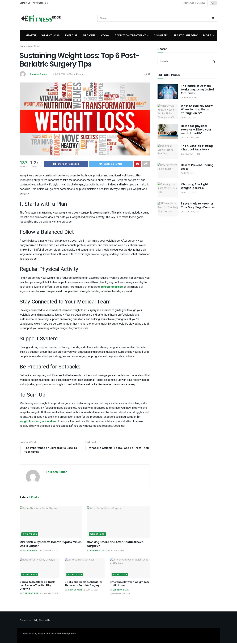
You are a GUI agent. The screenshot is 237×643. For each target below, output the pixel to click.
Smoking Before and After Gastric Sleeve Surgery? (115, 544)
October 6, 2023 (116, 550)
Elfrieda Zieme (30, 593)
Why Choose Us (40, 3)
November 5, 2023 (49, 550)
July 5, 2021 (188, 173)
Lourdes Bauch (38, 74)
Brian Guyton (97, 550)
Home (22, 46)
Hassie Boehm (30, 550)
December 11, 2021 (192, 154)
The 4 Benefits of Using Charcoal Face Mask (197, 147)
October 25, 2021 (191, 211)
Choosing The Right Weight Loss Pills (194, 186)
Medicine (89, 35)
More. (207, 35)
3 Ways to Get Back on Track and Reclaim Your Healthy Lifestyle (37, 585)
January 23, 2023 (50, 593)
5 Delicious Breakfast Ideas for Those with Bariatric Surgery (83, 583)
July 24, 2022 (189, 117)
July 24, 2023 (59, 74)
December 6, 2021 (191, 137)
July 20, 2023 (91, 589)
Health (31, 35)
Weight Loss (50, 35)
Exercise (71, 35)
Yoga (105, 35)
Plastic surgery (185, 35)
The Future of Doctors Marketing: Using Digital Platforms (197, 89)
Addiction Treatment (130, 35)
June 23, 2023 (189, 97)
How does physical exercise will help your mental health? (196, 129)
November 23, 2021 (120, 593)
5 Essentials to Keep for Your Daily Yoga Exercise (198, 205)
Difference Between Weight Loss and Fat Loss (130, 583)
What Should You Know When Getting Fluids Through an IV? (197, 109)
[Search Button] (213, 18)
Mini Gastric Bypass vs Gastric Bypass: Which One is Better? (51, 544)
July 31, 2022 (189, 192)
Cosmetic (161, 35)
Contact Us (25, 3)
